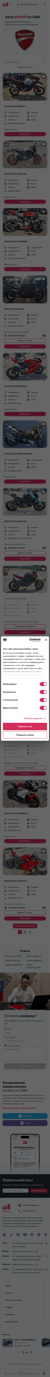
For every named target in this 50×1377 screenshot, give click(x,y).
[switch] (43, 692)
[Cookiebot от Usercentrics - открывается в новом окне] (30, 640)
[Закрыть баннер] (46, 640)
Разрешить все (25, 726)
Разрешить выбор (25, 735)
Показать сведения (33, 718)
